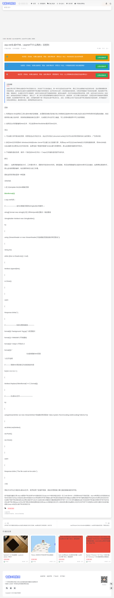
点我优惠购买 (101, 57)
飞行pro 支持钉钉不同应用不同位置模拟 (42, 555)
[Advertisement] (57, 24)
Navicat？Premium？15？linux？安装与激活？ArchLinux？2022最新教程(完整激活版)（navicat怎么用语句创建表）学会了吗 (98, 556)
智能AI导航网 (17, 593)
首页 (5, 38)
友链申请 (42, 576)
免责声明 (49, 576)
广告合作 (55, 576)
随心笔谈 (9, 38)
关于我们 (62, 576)
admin (24, 48)
